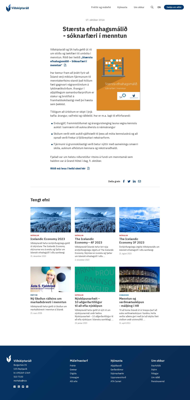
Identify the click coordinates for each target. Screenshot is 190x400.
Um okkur (139, 7)
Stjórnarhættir (117, 373)
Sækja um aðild (174, 7)
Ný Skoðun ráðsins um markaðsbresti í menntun (48, 300)
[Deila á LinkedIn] (134, 181)
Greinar (73, 369)
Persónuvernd (157, 381)
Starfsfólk (156, 365)
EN (159, 7)
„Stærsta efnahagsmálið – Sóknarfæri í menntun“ (71, 61)
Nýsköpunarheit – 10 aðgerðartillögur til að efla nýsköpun (88, 302)
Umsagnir (74, 377)
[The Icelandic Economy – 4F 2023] (95, 219)
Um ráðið (155, 377)
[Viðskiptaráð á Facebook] (15, 387)
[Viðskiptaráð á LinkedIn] (19, 387)
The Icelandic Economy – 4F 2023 (88, 240)
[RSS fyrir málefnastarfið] (27, 387)
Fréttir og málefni (101, 7)
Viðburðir (124, 295)
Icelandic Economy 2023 (47, 239)
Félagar (155, 373)
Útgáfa (73, 373)
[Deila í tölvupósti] (139, 181)
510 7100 (18, 376)
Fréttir (33, 295)
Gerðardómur (117, 369)
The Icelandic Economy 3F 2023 (131, 240)
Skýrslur (34, 235)
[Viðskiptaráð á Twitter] (23, 387)
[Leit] (152, 7)
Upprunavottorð (118, 377)
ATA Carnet (116, 381)
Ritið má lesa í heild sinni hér (68, 168)
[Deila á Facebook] (123, 181)
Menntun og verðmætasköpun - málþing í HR (131, 302)
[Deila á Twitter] (129, 181)
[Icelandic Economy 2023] (50, 219)
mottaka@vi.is (20, 380)
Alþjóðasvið (116, 365)
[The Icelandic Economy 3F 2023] (139, 219)
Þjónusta (122, 7)
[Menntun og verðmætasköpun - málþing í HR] (139, 279)
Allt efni (73, 381)
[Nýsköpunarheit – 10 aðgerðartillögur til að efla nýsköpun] (95, 279)
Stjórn (154, 369)
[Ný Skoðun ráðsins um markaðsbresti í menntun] (50, 279)
